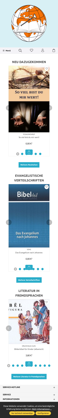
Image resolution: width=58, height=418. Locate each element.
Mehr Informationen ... (42, 409)
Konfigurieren (43, 413)
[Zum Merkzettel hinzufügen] (46, 68)
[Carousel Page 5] (36, 154)
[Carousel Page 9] (45, 365)
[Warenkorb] (53, 50)
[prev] (9, 108)
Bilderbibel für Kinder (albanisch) (29, 349)
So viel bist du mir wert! (29, 137)
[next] (49, 108)
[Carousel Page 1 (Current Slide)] (18, 154)
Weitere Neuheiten (29, 165)
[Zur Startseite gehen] (29, 23)
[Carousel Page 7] (42, 269)
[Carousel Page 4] (31, 154)
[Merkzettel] (31, 50)
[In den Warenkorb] (29, 152)
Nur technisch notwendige (22, 413)
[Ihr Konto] (42, 50)
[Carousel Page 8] (40, 365)
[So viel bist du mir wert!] (29, 99)
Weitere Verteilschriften (29, 280)
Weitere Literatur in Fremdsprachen (29, 377)
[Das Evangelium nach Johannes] (29, 216)
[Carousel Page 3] (27, 154)
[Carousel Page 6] (40, 154)
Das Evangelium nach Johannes (29, 252)
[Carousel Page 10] (49, 365)
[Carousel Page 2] (22, 154)
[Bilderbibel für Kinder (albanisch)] (29, 321)
